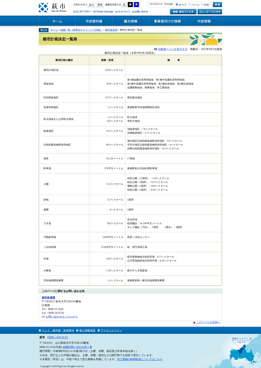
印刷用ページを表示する (172, 49)
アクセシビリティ (111, 330)
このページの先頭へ (208, 322)
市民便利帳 (94, 21)
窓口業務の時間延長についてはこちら (140, 359)
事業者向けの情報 (167, 21)
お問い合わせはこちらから (62, 316)
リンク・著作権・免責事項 (58, 330)
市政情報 (204, 21)
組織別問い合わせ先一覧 (77, 347)
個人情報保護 (87, 330)
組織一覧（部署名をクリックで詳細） (81, 29)
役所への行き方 (57, 337)
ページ (195, 4)
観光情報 (130, 21)
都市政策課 (111, 29)
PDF (206, 4)
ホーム (57, 21)
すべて (183, 4)
